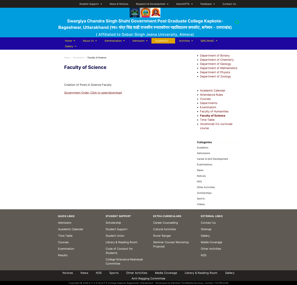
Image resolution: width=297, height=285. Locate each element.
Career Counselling (165, 222)
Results (62, 255)
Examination (208, 107)
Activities (184, 40)
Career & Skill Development (212, 158)
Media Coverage (211, 242)
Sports (201, 198)
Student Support (89, 3)
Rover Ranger (162, 235)
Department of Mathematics (218, 68)
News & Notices (119, 3)
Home (68, 40)
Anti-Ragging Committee (148, 278)
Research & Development (150, 3)
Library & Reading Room (121, 242)
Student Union (115, 235)
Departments (208, 103)
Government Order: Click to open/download (93, 92)
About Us (88, 40)
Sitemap (206, 229)
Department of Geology (215, 63)
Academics (161, 40)
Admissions (203, 153)
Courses (205, 98)
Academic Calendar (212, 90)
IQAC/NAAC (207, 40)
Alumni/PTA (183, 3)
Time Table (207, 119)
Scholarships (204, 192)
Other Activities (206, 187)
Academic (203, 147)
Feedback (206, 3)
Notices (201, 175)
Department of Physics (215, 72)
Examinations (204, 164)
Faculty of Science (212, 115)
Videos (201, 204)
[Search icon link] (236, 22)
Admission (138, 40)
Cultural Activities (164, 229)
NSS (199, 181)
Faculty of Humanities (214, 111)
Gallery (69, 46)
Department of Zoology (215, 76)
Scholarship (113, 222)
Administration (113, 40)
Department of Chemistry (217, 59)
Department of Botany (215, 55)
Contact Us (229, 3)
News (200, 170)
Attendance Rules (211, 94)
